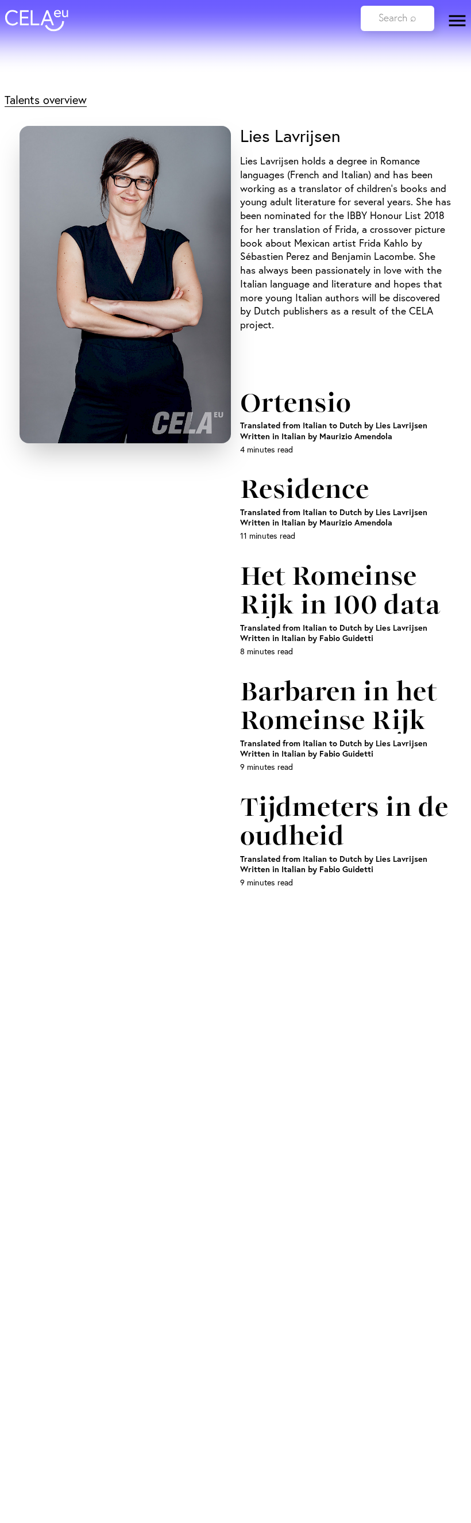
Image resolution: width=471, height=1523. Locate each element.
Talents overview (46, 100)
